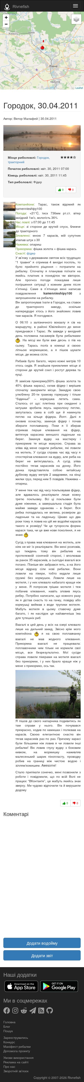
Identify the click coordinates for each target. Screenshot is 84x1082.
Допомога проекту (16, 1051)
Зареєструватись (15, 1037)
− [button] (6, 24)
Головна (9, 1022)
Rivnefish (74, 1077)
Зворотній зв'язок (15, 1071)
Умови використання (18, 1057)
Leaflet (79, 87)
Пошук (8, 1031)
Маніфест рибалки (17, 1046)
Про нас (9, 1066)
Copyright (41, 1077)
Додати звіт (42, 955)
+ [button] (6, 17)
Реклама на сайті (15, 1062)
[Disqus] (42, 874)
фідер (31, 253)
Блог (6, 1026)
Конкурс (9, 1042)
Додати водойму (42, 943)
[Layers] (76, 19)
